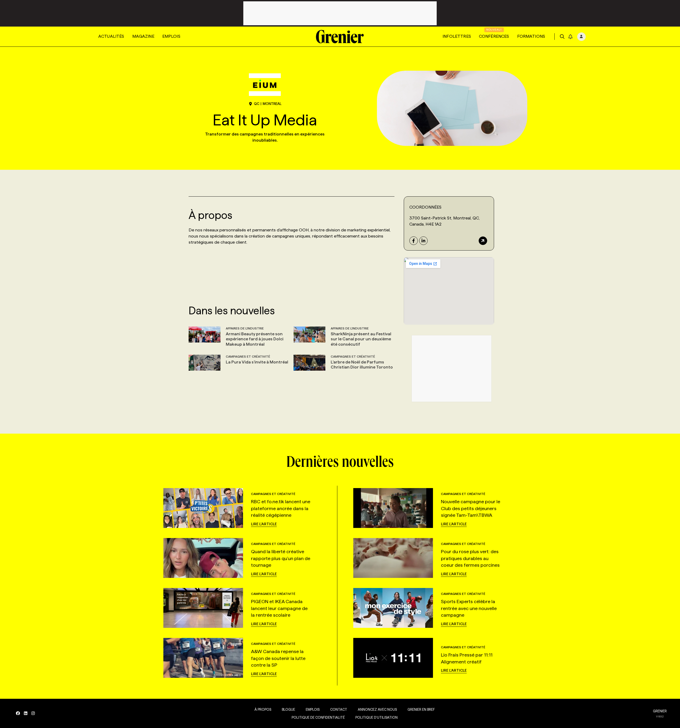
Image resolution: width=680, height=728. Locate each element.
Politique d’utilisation (376, 717)
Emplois (171, 36)
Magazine (143, 36)
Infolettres (457, 36)
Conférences (494, 36)
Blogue (288, 709)
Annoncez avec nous (377, 709)
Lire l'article (264, 524)
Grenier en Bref (421, 709)
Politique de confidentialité (318, 717)
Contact (338, 709)
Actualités (111, 36)
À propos (262, 709)
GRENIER (660, 711)
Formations (531, 36)
